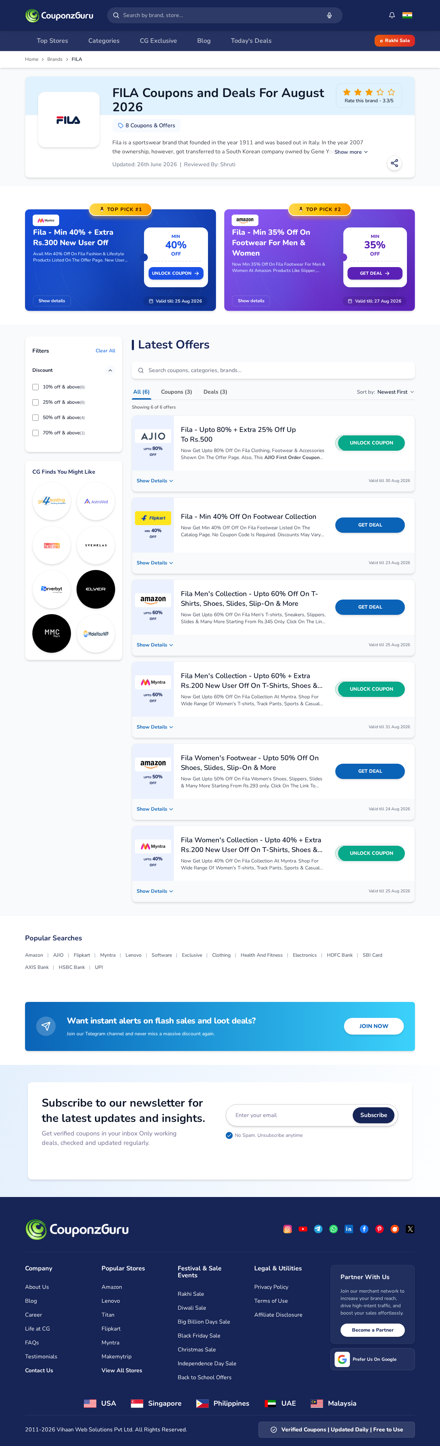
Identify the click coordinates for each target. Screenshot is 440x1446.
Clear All (105, 351)
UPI (99, 967)
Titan (108, 1315)
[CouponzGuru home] (59, 15)
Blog (31, 1301)
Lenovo (134, 955)
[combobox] (220, 15)
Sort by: (382, 391)
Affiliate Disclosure (278, 1315)
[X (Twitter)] (410, 1229)
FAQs (32, 1343)
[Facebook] (364, 1229)
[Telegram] (318, 1229)
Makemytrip (116, 1356)
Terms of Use (271, 1301)
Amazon (34, 955)
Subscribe (373, 1115)
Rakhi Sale (397, 40)
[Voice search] (329, 15)
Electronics (305, 955)
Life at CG (37, 1329)
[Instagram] (288, 1229)
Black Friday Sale (199, 1336)
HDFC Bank (340, 955)
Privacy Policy (271, 1287)
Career (33, 1315)
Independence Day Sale (207, 1363)
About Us (37, 1287)
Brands (55, 59)
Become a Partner (373, 1330)
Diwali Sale (192, 1308)
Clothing (221, 955)
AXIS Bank (37, 967)
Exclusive (192, 955)
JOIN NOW (374, 1026)
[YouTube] (303, 1229)
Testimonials (41, 1356)
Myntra (107, 955)
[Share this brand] (394, 163)
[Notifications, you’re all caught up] (392, 15)
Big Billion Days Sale (204, 1322)
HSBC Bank (72, 967)
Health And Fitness (262, 955)
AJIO (58, 955)
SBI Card (372, 955)
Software (162, 955)
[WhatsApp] (333, 1229)
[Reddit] (395, 1229)
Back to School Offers (205, 1377)
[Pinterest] (379, 1229)
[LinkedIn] (349, 1229)
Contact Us (39, 1370)
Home (31, 59)
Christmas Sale (197, 1349)
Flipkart (82, 955)
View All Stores (122, 1370)
